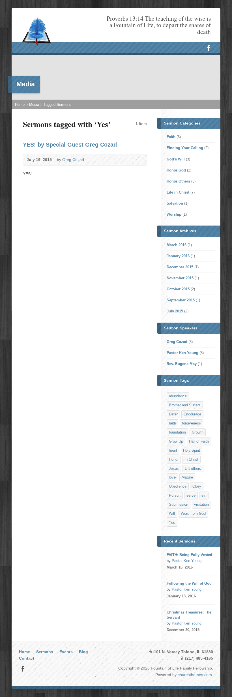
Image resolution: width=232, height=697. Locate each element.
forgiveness (191, 423)
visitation (201, 504)
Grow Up (176, 441)
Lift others (193, 468)
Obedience (177, 486)
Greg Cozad (73, 159)
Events (66, 651)
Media (34, 104)
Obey (196, 486)
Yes (172, 522)
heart (173, 450)
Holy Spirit (191, 450)
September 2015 (181, 300)
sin (203, 495)
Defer (173, 414)
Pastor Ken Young (182, 353)
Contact (26, 658)
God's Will (176, 159)
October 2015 (178, 289)
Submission (178, 504)
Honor (174, 459)
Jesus (174, 468)
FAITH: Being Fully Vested (189, 555)
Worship (174, 214)
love (172, 477)
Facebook (23, 668)
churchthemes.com (195, 674)
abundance (178, 396)
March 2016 (176, 245)
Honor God (176, 170)
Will (172, 513)
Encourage (192, 414)
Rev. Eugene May (182, 364)
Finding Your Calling (185, 148)
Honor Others (178, 181)
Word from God (193, 513)
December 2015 (180, 267)
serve (191, 495)
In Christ (191, 459)
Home (20, 104)
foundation (177, 432)
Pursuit (175, 495)
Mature (187, 477)
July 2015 (175, 311)
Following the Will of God (189, 583)
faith (172, 423)
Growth (197, 432)
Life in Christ (178, 192)
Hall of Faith (199, 441)
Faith (171, 137)
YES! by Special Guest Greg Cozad (70, 144)
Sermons (44, 651)
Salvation (175, 203)
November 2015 (180, 278)
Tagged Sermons (57, 104)
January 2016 (178, 256)
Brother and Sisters (185, 405)
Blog (83, 651)
